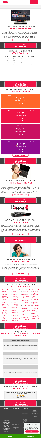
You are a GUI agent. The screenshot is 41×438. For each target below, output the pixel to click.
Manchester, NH (26, 289)
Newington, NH (25, 303)
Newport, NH (25, 307)
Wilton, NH (34, 313)
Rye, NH (34, 296)
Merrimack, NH (25, 293)
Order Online (20, 103)
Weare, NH (34, 311)
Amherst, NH (5, 289)
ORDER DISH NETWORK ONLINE (25, 434)
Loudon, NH (15, 320)
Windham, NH (35, 316)
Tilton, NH (34, 310)
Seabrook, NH (35, 301)
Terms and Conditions (6, 414)
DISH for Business (15, 424)
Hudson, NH (15, 305)
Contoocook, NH (6, 309)
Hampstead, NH (15, 294)
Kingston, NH (15, 310)
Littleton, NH (15, 317)
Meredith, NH (25, 291)
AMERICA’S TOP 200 (15, 414)
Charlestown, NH (6, 304)
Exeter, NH (4, 320)
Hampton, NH (15, 296)
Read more (32, 429)
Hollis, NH (14, 302)
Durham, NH (5, 313)
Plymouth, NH (25, 319)
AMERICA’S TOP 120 (15, 411)
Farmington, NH (16, 289)
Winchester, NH (35, 315)
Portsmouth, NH (36, 289)
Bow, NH (4, 301)
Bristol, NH (4, 302)
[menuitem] (10, 2)
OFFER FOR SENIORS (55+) (25, 420)
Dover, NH (4, 312)
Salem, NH (34, 297)
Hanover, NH (15, 297)
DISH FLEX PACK (16, 420)
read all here (26, 397)
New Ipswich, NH (26, 300)
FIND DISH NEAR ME (16, 428)
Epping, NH (4, 317)
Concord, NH (5, 307)
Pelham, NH (25, 313)
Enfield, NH (4, 315)
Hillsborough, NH (16, 301)
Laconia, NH (15, 312)
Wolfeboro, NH (35, 318)
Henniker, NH (15, 299)
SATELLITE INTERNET (16, 419)
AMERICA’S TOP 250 (15, 416)
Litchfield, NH (15, 315)
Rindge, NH (34, 293)
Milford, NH (25, 294)
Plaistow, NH (25, 317)
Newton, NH (25, 308)
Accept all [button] (32, 431)
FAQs (6, 416)
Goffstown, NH (15, 293)
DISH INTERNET (16, 417)
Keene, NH (14, 309)
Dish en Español (25, 411)
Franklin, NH (15, 291)
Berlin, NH (4, 299)
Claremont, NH (5, 305)
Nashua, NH (25, 299)
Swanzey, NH (35, 308)
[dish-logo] (5, 2)
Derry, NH (4, 310)
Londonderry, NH (16, 318)
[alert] (32, 428)
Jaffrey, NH (14, 307)
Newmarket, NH (26, 305)
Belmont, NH (5, 297)
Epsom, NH (4, 318)
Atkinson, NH (5, 291)
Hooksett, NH (15, 304)
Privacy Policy (6, 412)
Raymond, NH (35, 291)
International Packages (25, 416)
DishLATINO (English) (25, 410)
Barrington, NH (5, 294)
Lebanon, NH (15, 313)
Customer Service (6, 409)
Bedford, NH (5, 296)
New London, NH (26, 302)
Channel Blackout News (6, 419)
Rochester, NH (35, 294)
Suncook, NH (35, 307)
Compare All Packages (15, 410)
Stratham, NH (35, 305)
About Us (6, 417)
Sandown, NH (35, 299)
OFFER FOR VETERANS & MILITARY (25, 422)
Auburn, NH (5, 293)
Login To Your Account (6, 411)
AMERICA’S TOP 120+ (16, 413)
